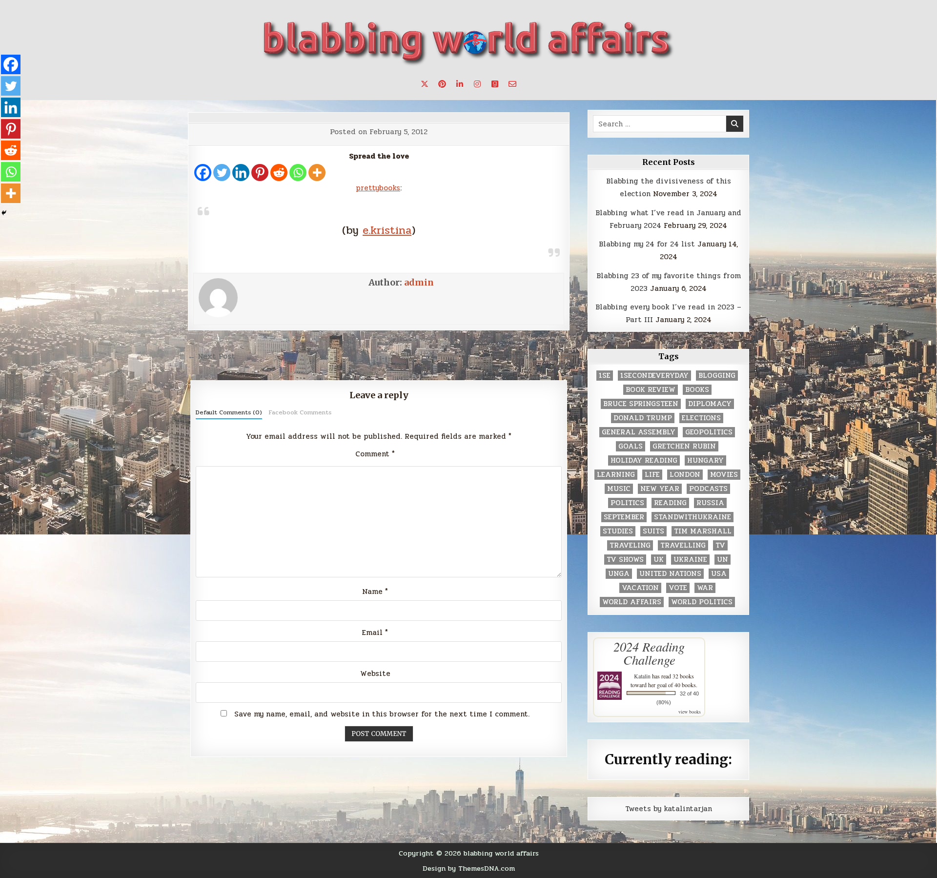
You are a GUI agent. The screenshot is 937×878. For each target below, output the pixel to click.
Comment (375, 454)
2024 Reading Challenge (649, 653)
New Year (659, 489)
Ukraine (690, 559)
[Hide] (4, 213)
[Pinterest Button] (442, 84)
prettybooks (378, 188)
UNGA (619, 574)
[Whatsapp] (297, 172)
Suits (653, 531)
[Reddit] (278, 172)
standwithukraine (692, 517)
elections (701, 418)
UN (722, 559)
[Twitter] (221, 172)
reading (670, 503)
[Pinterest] (259, 172)
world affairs (631, 602)
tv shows (625, 559)
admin (419, 282)
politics (627, 503)
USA (719, 574)
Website (375, 673)
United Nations (670, 574)
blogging (716, 375)
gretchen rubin (684, 446)
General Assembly (638, 432)
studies (618, 531)
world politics (702, 602)
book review (650, 390)
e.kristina (387, 230)
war (705, 588)
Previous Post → (539, 356)
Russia (710, 503)
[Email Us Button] (512, 84)
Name (375, 591)
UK (658, 559)
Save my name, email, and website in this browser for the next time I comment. (382, 714)
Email (375, 632)
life (652, 475)
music (619, 489)
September (624, 517)
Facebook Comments (299, 412)
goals (630, 446)
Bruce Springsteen (640, 404)
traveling (630, 545)
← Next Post (211, 356)
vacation (640, 588)
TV (720, 545)
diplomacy (710, 404)
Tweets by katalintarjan (668, 809)
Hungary (705, 460)
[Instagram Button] (477, 84)
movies (724, 475)
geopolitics (709, 432)
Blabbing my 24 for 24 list (647, 244)
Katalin (642, 676)
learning (616, 475)
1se (605, 375)
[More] (317, 172)
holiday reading (644, 460)
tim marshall (703, 531)
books (697, 390)
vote (678, 588)
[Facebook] (202, 172)
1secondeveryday (654, 375)
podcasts (708, 489)
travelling (683, 545)
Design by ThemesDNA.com (469, 868)
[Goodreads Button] (495, 84)
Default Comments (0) (229, 412)
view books (689, 711)
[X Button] (424, 84)
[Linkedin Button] (460, 84)
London (685, 475)
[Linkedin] (240, 172)
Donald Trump (642, 418)
